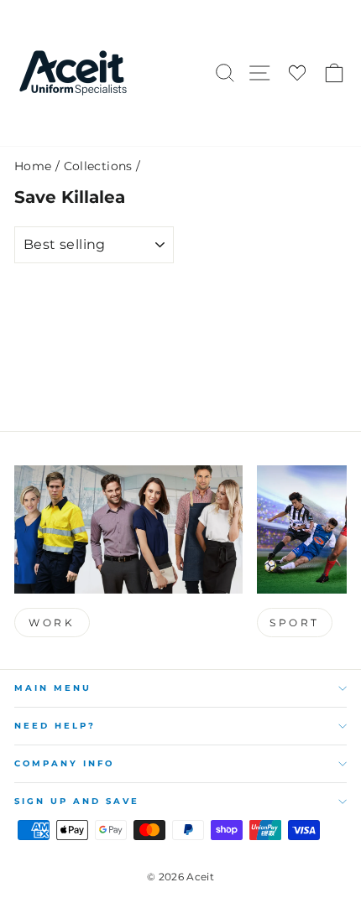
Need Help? (55, 725)
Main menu (53, 687)
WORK (52, 622)
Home (32, 166)
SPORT (294, 622)
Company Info (64, 763)
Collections (98, 166)
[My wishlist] (297, 73)
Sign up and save (76, 801)
